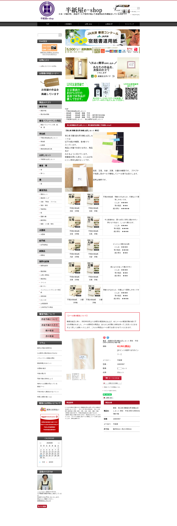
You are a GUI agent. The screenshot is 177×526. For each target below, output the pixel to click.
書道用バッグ (45, 198)
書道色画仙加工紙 (46, 149)
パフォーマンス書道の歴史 (45, 358)
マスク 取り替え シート (134, 11)
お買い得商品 (45, 275)
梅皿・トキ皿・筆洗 (47, 224)
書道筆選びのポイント (44, 363)
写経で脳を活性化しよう (45, 378)
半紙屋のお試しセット (74, 119)
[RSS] (42, 506)
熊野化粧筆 (44, 265)
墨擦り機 (43, 216)
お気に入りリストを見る (48, 66)
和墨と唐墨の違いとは (44, 397)
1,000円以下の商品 (47, 307)
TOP (47, 24)
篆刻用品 (43, 220)
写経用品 (43, 209)
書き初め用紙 (45, 114)
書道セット (44, 194)
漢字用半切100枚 (98, 115)
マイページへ (136, 14)
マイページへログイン (49, 54)
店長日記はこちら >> (44, 500)
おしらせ (43, 300)
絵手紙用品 (44, 245)
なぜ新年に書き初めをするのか (47, 353)
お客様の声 (109, 24)
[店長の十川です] (45, 489)
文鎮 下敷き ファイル (48, 202)
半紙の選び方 (41, 373)
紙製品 (43, 255)
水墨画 (43, 234)
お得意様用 (44, 303)
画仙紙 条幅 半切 (82, 113)
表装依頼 (43, 296)
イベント (43, 282)
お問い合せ (88, 24)
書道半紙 (43, 110)
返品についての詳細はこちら (112, 387)
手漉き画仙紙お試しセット (76, 111)
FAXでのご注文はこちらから (49, 52)
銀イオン (43, 286)
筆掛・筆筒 (44, 205)
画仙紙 (69, 113)
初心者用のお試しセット (94, 119)
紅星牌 (43, 145)
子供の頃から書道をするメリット (48, 391)
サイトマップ (129, 24)
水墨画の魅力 (41, 368)
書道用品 (43, 279)
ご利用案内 (68, 24)
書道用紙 (43, 271)
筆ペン (43, 173)
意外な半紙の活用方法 (44, 348)
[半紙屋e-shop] (47, 20)
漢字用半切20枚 (98, 117)
